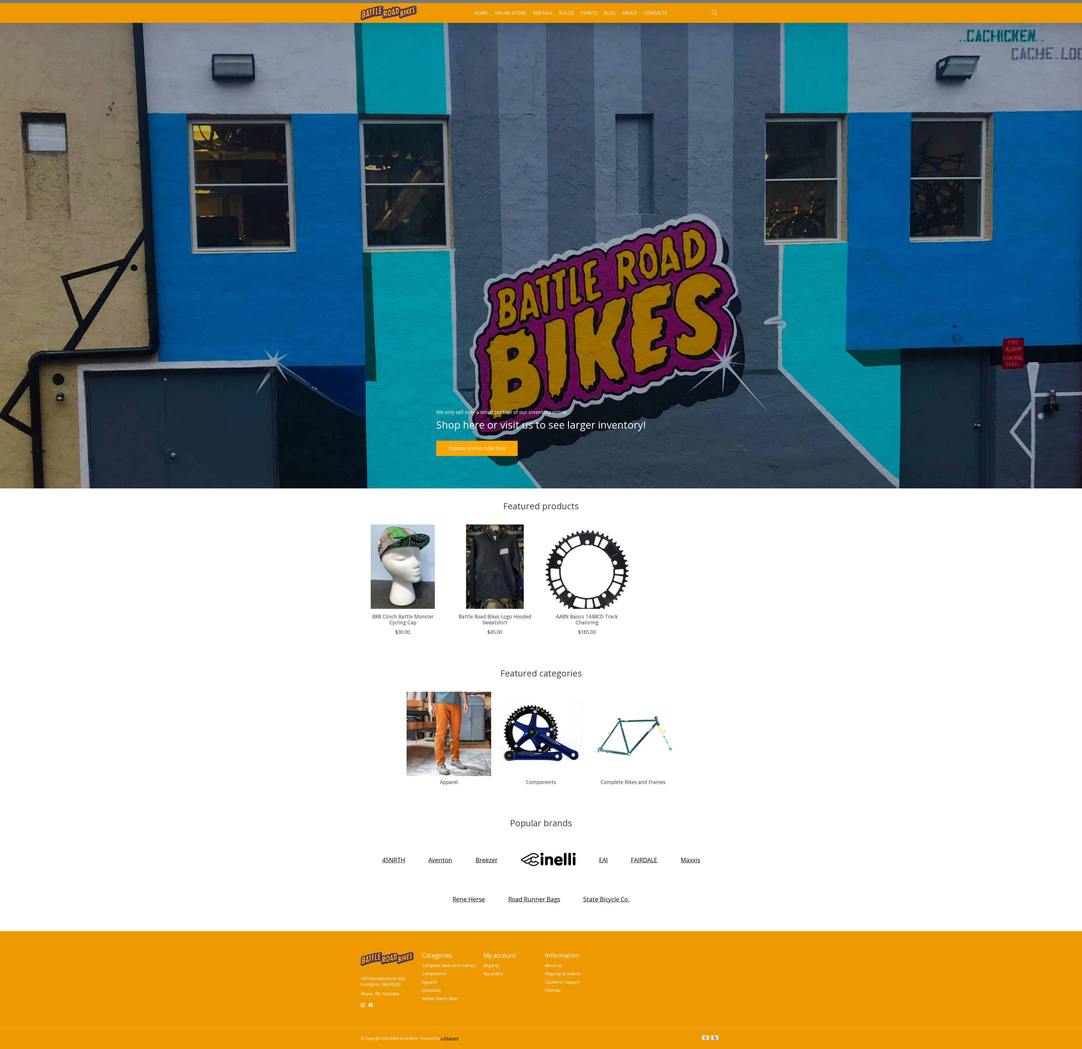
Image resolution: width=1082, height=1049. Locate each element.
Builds (566, 13)
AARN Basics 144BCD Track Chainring (587, 619)
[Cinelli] (548, 860)
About (629, 13)
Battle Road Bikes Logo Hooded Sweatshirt (495, 619)
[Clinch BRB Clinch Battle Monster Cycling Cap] (403, 566)
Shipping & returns (562, 973)
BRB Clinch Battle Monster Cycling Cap (403, 619)
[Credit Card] (714, 1038)
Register (491, 965)
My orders (493, 973)
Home (481, 13)
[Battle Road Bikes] (389, 13)
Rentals (542, 13)
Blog (609, 13)
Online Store (510, 13)
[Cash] (705, 1038)
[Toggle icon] (714, 13)
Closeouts (431, 990)
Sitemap (552, 990)
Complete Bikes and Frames (633, 782)
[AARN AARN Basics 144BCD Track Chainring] (587, 566)
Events (589, 13)
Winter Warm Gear (440, 998)
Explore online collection (477, 448)
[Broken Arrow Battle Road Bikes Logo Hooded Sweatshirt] (495, 566)
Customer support (562, 982)
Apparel (449, 782)
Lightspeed (449, 1038)
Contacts (655, 13)
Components (541, 782)
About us (553, 965)
